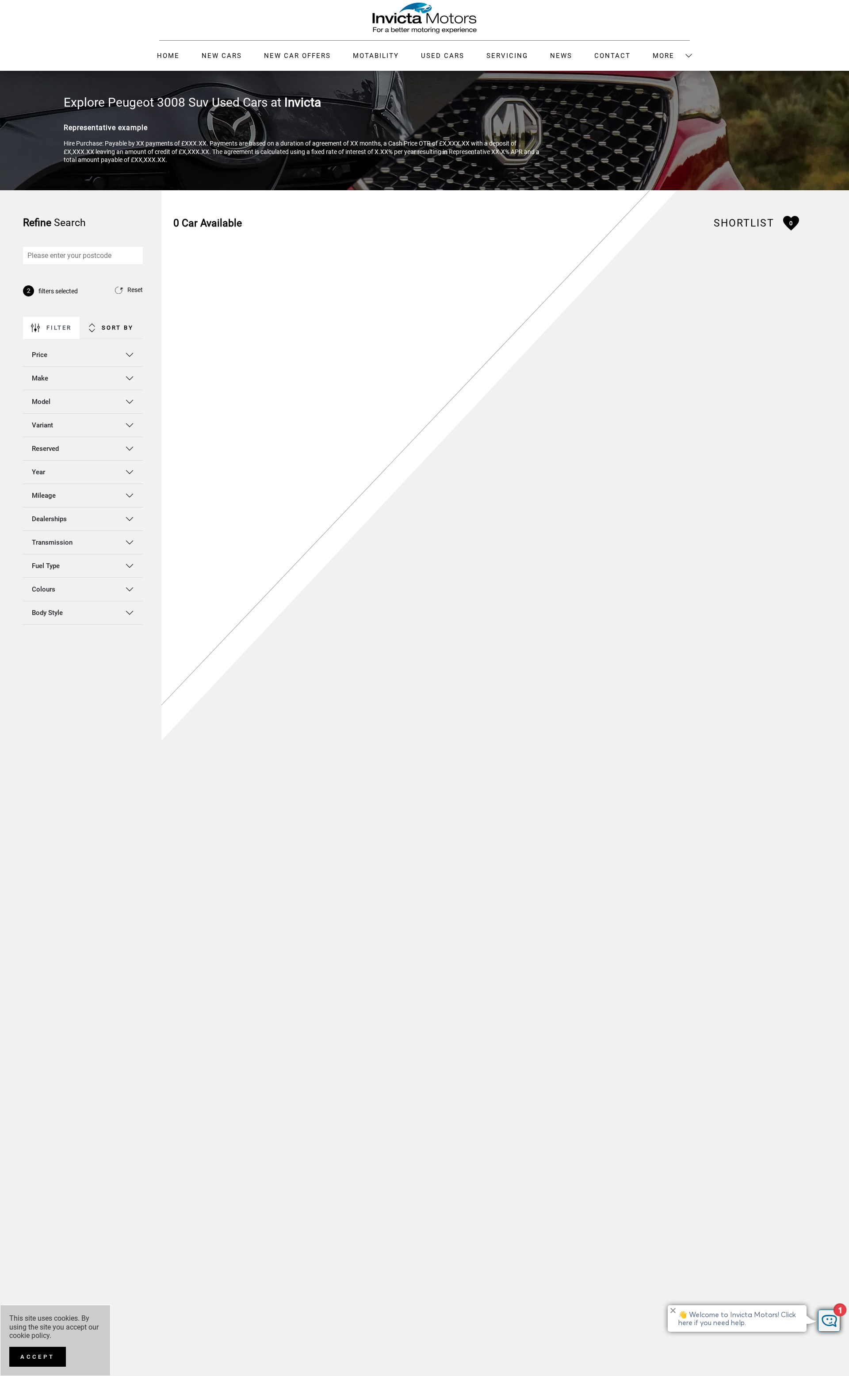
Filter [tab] (59, 327)
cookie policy (29, 1335)
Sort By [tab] (118, 327)
